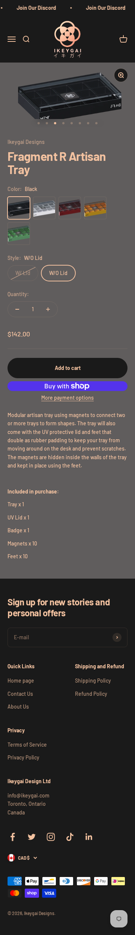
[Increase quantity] (48, 309)
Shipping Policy (93, 680)
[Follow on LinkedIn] (89, 837)
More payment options (67, 397)
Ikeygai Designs (26, 142)
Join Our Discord (35, 8)
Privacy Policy (23, 757)
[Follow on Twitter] (32, 837)
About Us (18, 706)
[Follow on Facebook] (13, 837)
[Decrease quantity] (17, 309)
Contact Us (20, 694)
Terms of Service (27, 744)
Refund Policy (91, 694)
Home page (21, 680)
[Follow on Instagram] (51, 837)
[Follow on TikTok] (70, 837)
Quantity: (18, 294)
